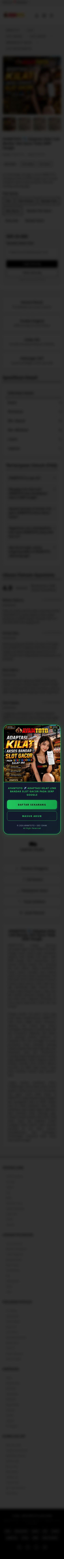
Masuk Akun (32, 816)
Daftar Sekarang (32, 804)
